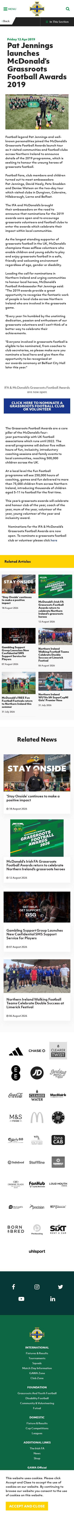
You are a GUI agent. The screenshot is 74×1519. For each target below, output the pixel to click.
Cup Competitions (37, 1428)
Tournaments (37, 1358)
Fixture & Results (37, 1423)
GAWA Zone (37, 1373)
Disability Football (37, 1398)
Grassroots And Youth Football (37, 1393)
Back (6, 21)
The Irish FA (37, 1448)
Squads (37, 1363)
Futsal (37, 1408)
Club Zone (37, 1378)
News (37, 1453)
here (54, 540)
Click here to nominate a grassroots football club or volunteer (37, 406)
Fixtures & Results (37, 1353)
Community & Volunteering (37, 1403)
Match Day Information (37, 1368)
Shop (37, 1458)
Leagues (37, 1433)
